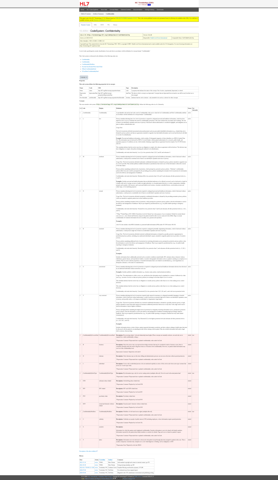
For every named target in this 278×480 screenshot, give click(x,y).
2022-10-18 (83, 465)
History (115, 25)
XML (95, 25)
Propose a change (127, 478)
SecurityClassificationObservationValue (92, 66)
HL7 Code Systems (92, 9)
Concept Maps (114, 9)
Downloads (160, 9)
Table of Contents (89, 478)
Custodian (102, 460)
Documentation (137, 9)
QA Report (98, 478)
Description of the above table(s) (87, 451)
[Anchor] (122, 30)
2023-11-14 (83, 462)
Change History (149, 9)
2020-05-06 (83, 472)
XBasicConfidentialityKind (89, 69)
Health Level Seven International (158, 38)
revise (96, 462)
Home (82, 9)
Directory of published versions (101, 20)
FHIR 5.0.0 (137, 476)
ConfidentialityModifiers (88, 64)
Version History (105, 478)
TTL (108, 25)
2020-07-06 (83, 470)
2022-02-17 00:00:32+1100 (87, 467)
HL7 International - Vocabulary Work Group (99, 476)
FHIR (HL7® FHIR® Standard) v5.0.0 (125, 18)
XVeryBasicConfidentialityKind (90, 71)
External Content (126, 9)
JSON (102, 25)
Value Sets (104, 9)
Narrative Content (85, 25)
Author (110, 460)
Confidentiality (86, 59)
